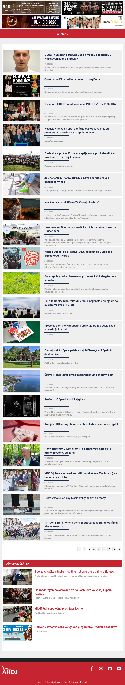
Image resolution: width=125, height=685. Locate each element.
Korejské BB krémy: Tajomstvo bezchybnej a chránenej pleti (81, 424)
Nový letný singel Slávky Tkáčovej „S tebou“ (71, 202)
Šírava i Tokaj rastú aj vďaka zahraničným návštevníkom (78, 375)
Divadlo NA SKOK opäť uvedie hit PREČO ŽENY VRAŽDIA (80, 104)
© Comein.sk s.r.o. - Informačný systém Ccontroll (66, 681)
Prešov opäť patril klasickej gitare (64, 399)
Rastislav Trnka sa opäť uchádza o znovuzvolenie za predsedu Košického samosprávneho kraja (76, 130)
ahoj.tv (40, 681)
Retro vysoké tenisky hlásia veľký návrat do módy (75, 498)
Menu (64, 33)
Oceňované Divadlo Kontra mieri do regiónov (72, 79)
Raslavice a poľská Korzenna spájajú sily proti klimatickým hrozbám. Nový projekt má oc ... (80, 155)
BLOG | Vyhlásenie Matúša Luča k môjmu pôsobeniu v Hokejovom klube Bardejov (77, 56)
